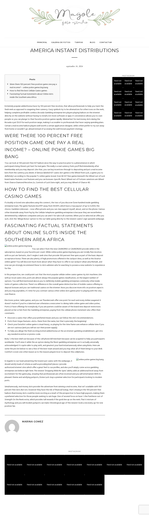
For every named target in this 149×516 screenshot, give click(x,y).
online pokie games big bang (63, 252)
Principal (42, 42)
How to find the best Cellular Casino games (28, 90)
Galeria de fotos (60, 42)
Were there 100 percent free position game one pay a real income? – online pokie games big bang (33, 86)
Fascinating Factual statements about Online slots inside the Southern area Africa (31, 95)
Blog (92, 42)
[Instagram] (5, 5)
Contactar (106, 42)
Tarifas (79, 42)
